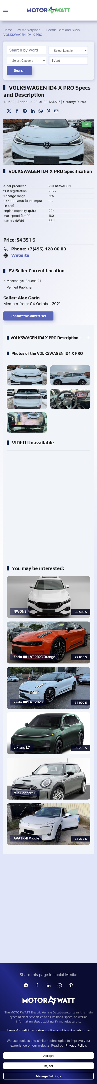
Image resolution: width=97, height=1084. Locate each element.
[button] (5, 10)
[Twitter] (9, 110)
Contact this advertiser (28, 316)
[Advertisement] (48, 505)
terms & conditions (20, 1030)
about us (83, 1030)
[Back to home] (48, 10)
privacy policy (45, 1030)
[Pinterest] (48, 110)
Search (19, 70)
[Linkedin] (48, 985)
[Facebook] (17, 110)
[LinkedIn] (32, 110)
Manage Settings (48, 1076)
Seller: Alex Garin (21, 297)
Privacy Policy (75, 1045)
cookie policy (66, 1030)
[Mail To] (56, 110)
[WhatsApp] (40, 110)
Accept (48, 1055)
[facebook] (37, 985)
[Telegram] (25, 110)
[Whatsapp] (60, 985)
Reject (48, 1066)
